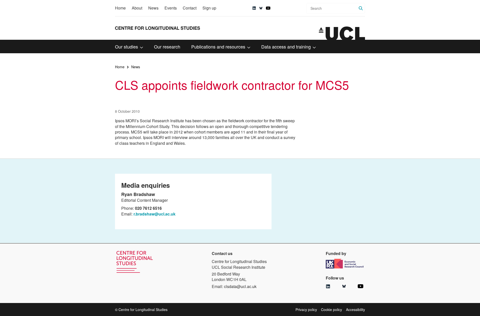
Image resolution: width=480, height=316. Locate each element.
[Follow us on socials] (254, 8)
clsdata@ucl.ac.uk (240, 286)
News (153, 8)
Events (170, 8)
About (137, 8)
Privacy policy (306, 309)
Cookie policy (331, 309)
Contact (189, 8)
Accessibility (355, 309)
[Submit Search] (361, 8)
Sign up (209, 8)
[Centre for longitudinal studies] (342, 33)
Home (120, 8)
